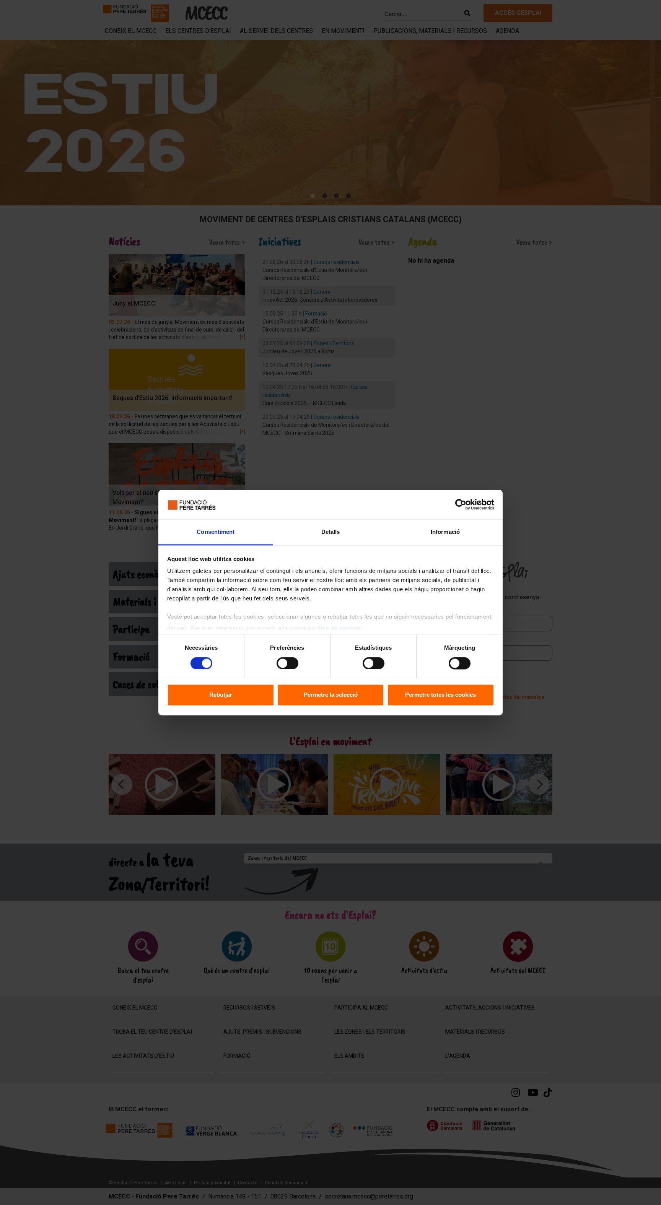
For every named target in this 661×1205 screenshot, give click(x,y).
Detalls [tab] (330, 532)
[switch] (287, 663)
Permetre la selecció (331, 695)
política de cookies (334, 628)
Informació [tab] (445, 532)
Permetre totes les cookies (440, 695)
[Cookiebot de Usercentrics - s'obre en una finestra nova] (460, 504)
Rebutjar (220, 695)
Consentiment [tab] (215, 532)
